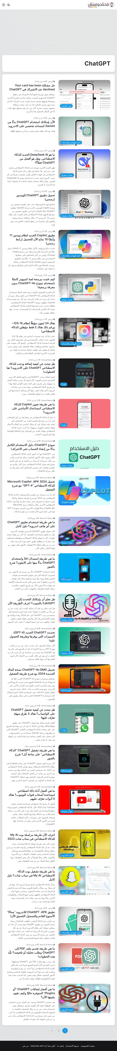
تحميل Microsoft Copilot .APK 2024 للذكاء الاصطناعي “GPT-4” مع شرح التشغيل (31, 485)
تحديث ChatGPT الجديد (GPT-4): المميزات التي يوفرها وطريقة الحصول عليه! (32, 636)
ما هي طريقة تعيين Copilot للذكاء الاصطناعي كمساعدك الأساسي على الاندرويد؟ (33, 408)
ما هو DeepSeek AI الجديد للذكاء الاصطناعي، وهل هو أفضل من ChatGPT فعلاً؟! (34, 158)
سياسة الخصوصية (88, 1046)
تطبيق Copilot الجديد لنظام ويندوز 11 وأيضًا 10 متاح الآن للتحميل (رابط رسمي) (32, 239)
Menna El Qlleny (46, 478)
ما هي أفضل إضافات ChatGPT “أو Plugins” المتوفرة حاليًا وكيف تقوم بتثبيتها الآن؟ (34, 993)
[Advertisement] (58, 32)
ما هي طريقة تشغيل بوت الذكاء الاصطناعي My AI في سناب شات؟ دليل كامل (31, 875)
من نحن (25, 1046)
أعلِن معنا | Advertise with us (43, 1046)
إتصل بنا (60, 1046)
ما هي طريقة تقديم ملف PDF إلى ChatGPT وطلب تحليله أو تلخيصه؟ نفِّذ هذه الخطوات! (31, 952)
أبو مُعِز (50, 81)
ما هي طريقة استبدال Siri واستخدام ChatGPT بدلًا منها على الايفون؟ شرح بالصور (32, 562)
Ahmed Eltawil (47, 441)
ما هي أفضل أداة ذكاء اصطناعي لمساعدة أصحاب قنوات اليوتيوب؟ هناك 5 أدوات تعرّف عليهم (31, 794)
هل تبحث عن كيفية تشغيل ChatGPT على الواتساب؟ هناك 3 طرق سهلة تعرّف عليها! (33, 713)
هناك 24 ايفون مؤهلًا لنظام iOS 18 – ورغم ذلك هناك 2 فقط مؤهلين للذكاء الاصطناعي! (33, 327)
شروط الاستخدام (72, 1046)
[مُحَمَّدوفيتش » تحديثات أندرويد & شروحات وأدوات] (101, 4)
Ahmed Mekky (47, 360)
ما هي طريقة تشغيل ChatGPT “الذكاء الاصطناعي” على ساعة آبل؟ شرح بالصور (32, 754)
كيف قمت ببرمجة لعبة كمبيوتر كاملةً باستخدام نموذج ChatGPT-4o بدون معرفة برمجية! (33, 283)
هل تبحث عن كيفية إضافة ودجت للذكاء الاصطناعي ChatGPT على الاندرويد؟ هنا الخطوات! (31, 368)
